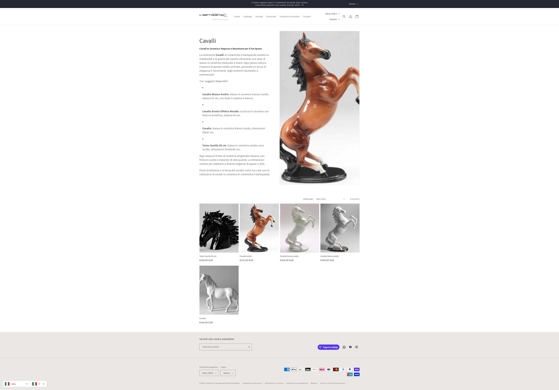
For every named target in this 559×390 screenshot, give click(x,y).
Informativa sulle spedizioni (297, 383)
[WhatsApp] (344, 347)
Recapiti (314, 383)
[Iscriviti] (248, 347)
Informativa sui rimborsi (274, 383)
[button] (344, 16)
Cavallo (202, 318)
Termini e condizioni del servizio (332, 383)
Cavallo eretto (246, 256)
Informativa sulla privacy (252, 383)
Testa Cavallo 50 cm (207, 256)
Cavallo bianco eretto (289, 256)
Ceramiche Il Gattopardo (214, 383)
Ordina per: (308, 199)
